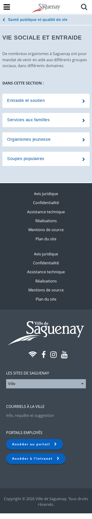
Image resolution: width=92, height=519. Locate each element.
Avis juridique (46, 193)
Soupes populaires (25, 158)
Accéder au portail (33, 444)
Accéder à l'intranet (34, 458)
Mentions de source (46, 229)
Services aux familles (28, 119)
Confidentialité (46, 202)
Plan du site (46, 238)
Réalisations (46, 220)
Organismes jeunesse (28, 139)
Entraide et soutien (26, 100)
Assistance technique (46, 211)
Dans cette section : (23, 83)
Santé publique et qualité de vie (37, 20)
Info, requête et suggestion (30, 415)
